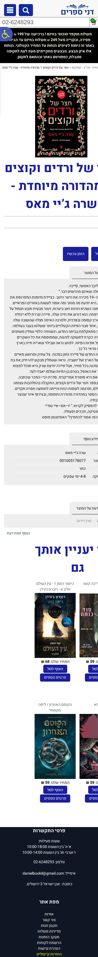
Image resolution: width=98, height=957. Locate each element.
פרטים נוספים (55, 677)
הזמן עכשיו (75, 254)
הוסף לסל (55, 669)
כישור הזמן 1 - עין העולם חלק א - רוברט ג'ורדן (55, 586)
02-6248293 (17, 22)
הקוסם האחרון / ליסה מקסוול (55, 707)
